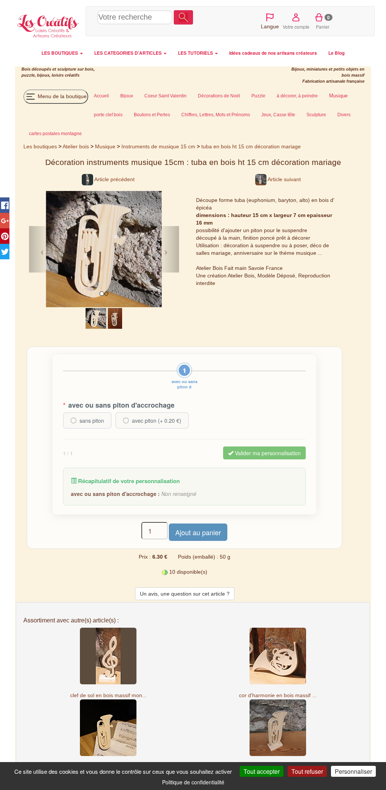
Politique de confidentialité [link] (193, 782)
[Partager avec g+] (4, 220)
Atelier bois (76, 146)
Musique (105, 146)
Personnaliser (353, 771)
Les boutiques (40, 146)
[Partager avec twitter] (4, 251)
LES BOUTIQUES (60, 53)
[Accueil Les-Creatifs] (48, 24)
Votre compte (296, 26)
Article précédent (114, 179)
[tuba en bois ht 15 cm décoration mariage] (96, 318)
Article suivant (284, 179)
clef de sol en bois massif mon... (108, 695)
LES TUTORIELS (196, 53)
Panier (323, 22)
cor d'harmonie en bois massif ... (278, 695)
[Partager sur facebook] (4, 205)
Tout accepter (262, 771)
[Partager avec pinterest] (4, 236)
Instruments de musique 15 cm (158, 146)
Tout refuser (307, 771)
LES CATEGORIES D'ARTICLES (128, 53)
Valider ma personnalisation (267, 453)
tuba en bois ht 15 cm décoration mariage (251, 146)
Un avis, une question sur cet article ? (185, 594)
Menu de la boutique (61, 96)
